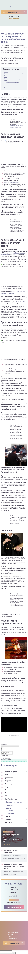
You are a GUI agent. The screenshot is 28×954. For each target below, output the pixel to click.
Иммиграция (9, 784)
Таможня (8, 819)
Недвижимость (10, 790)
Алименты (10, 810)
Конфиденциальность (12, 938)
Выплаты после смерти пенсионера (11, 851)
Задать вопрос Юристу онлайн (14, 932)
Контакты (9, 936)
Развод (8, 808)
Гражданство (9, 778)
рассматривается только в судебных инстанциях (17, 126)
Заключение (7, 87)
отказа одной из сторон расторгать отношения (13, 292)
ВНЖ (6, 775)
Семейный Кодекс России (11, 182)
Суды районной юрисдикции (12, 82)
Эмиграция (8, 822)
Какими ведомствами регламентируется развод (13, 76)
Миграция (8, 787)
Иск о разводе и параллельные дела (12, 85)
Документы (9, 781)
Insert (13, 953)
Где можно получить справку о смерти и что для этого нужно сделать (14, 866)
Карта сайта (10, 934)
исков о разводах (20, 301)
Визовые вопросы (11, 772)
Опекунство (10, 805)
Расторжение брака (6, 98)
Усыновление (10, 813)
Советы (7, 816)
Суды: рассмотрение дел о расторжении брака (13, 79)
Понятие (6, 72)
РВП (6, 796)
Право (7, 793)
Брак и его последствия (14, 802)
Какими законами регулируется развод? (13, 74)
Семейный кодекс (11, 799)
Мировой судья (9, 84)
